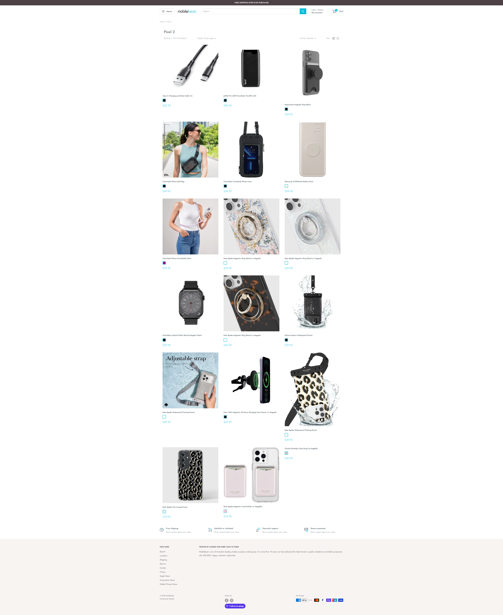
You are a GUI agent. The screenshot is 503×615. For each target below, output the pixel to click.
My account (316, 12)
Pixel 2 (169, 21)
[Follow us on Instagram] (231, 600)
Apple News (165, 576)
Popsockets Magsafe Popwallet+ (298, 104)
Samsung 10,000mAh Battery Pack (299, 181)
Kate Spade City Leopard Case (175, 507)
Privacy (162, 572)
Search (162, 551)
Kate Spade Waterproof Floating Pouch (179, 412)
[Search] (303, 11)
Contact (163, 567)
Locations (163, 555)
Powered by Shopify (167, 599)
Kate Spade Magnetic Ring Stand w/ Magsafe (242, 258)
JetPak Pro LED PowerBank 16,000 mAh (240, 95)
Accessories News (167, 580)
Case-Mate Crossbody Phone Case (238, 181)
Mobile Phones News (168, 584)
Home (162, 21)
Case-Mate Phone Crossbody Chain (177, 258)
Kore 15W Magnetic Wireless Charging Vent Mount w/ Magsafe (250, 412)
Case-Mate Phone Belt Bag (173, 181)
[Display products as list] (338, 38)
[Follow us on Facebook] (226, 600)
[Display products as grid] (333, 38)
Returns (163, 563)
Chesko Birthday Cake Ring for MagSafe (301, 448)
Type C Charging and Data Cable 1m (177, 95)
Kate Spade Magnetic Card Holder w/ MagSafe (243, 506)
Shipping (163, 559)
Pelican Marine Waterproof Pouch (299, 335)
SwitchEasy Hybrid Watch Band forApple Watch (182, 335)
